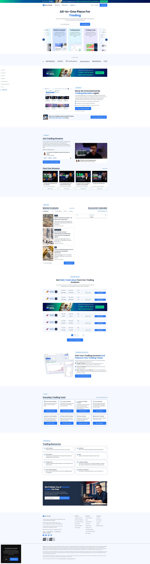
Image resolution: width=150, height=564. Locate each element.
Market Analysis (89, 518)
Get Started (44, 48)
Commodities (58, 211)
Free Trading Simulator (90, 531)
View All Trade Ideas (75, 340)
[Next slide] (106, 39)
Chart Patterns (89, 521)
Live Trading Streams (79, 521)
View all (104, 168)
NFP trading (88, 533)
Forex (65, 211)
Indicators (88, 523)
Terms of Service (70, 558)
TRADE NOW (100, 292)
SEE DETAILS (88, 292)
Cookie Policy (57, 531)
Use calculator (50, 411)
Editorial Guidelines (47, 533)
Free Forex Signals (78, 525)
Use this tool (83, 411)
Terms (44, 531)
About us (98, 518)
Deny (6, 559)
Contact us (98, 521)
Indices (71, 211)
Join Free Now (85, 24)
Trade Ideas (77, 523)
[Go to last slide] (44, 39)
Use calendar (99, 423)
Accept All (14, 559)
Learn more (103, 1)
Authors (98, 523)
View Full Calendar (102, 211)
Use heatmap (99, 411)
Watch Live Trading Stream (51, 162)
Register (96, 5)
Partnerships (99, 519)
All (52, 211)
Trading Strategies (89, 529)
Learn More (99, 72)
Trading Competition (79, 519)
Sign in (92, 5)
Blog (86, 519)
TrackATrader (77, 527)
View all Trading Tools (101, 397)
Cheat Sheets (88, 525)
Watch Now (50, 188)
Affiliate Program (99, 525)
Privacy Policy (50, 531)
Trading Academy (78, 518)
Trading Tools (88, 527)
